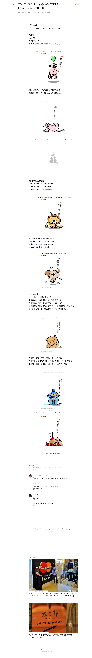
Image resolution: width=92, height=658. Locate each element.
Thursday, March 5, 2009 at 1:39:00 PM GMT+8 (49, 486)
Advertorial (59, 15)
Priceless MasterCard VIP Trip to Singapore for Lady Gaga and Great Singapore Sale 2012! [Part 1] (51, 594)
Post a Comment (35, 639)
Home (19, 15)
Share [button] (14, 22)
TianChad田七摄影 (37, 475)
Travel (43, 15)
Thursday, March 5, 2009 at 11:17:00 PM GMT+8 (52, 494)
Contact (31, 15)
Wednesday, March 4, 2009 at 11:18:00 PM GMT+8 (52, 475)
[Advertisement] (53, 543)
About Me (25, 15)
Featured (37, 15)
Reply (34, 472)
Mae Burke (50, 651)
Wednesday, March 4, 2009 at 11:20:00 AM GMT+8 (50, 467)
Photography (50, 15)
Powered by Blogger (47, 648)
